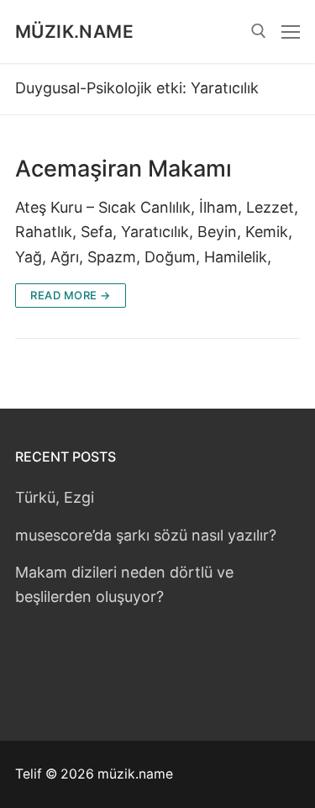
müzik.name (74, 31)
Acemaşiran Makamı (123, 169)
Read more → (70, 295)
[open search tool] (258, 31)
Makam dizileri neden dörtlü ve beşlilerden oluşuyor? (124, 584)
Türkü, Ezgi (54, 497)
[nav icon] (290, 31)
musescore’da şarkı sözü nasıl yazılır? (145, 535)
